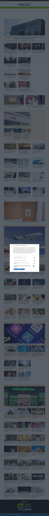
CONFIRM (19, 269)
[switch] (34, 257)
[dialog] (24, 258)
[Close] (37, 245)
